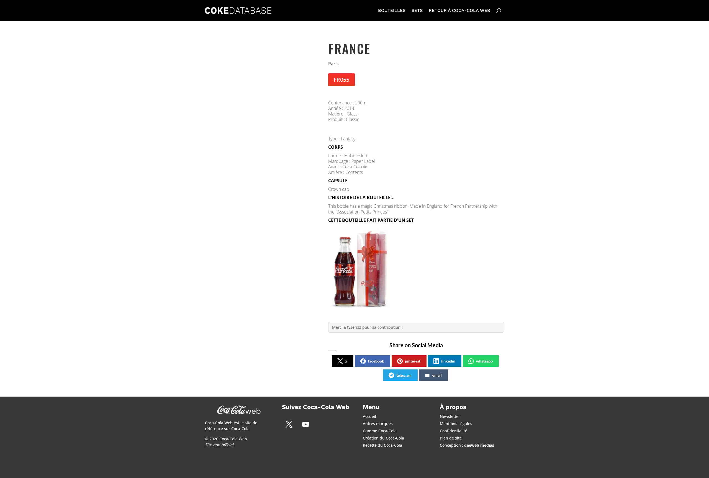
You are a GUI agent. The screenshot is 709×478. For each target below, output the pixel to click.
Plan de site (451, 438)
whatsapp (484, 361)
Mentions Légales (456, 423)
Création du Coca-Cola (383, 438)
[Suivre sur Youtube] (305, 424)
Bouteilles (391, 10)
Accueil (369, 416)
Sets (417, 10)
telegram (404, 375)
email (437, 375)
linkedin (448, 361)
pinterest (412, 361)
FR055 (341, 79)
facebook (376, 361)
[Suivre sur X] (289, 424)
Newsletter (450, 416)
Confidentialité (453, 430)
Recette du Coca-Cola (382, 445)
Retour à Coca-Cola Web (459, 10)
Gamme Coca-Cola (380, 430)
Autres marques (378, 423)
